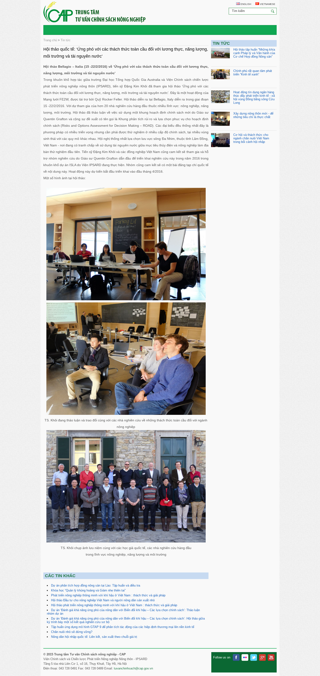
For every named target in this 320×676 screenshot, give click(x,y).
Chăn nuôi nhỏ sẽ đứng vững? (71, 632)
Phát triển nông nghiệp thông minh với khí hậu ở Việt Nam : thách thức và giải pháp (108, 595)
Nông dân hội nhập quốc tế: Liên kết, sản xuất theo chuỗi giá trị (94, 637)
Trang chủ (50, 40)
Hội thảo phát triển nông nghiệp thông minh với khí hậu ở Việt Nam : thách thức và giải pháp (114, 605)
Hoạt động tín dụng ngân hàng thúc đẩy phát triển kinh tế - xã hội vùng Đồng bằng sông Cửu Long (254, 97)
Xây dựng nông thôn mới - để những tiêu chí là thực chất (253, 115)
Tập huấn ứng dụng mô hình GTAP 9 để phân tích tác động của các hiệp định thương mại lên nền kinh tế (122, 627)
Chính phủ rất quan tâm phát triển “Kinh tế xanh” (252, 72)
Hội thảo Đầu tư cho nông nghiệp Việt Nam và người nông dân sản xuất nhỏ (103, 600)
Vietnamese (267, 4)
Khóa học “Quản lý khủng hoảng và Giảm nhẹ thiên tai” (88, 590)
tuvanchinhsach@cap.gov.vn (133, 668)
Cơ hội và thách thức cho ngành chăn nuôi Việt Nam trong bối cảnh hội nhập (251, 138)
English (245, 4)
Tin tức (66, 40)
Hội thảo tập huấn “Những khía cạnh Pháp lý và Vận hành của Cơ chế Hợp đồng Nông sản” (254, 53)
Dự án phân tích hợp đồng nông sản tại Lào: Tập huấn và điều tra (95, 585)
